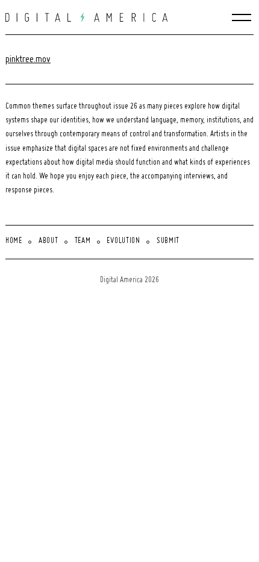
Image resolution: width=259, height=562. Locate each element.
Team (83, 241)
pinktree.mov (28, 60)
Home (13, 241)
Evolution (123, 241)
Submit (168, 241)
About (48, 241)
